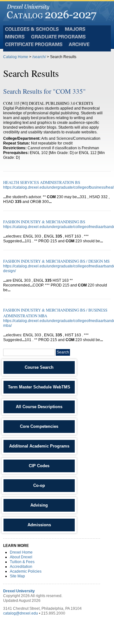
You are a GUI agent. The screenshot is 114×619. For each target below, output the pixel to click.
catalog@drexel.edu (20, 613)
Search (63, 352)
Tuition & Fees (22, 562)
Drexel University (19, 591)
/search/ (39, 57)
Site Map (17, 576)
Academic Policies (25, 571)
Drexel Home (21, 552)
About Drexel (21, 557)
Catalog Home (15, 57)
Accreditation (21, 566)
